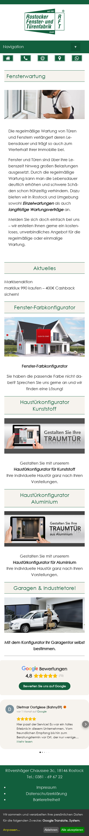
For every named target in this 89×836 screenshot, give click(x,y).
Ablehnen (50, 829)
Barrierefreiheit (46, 799)
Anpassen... (11, 830)
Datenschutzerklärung (46, 793)
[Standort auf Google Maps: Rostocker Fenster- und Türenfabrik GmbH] (59, 58)
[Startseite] (8, 58)
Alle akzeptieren (72, 829)
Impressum (46, 787)
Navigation (40, 46)
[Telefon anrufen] (25, 58)
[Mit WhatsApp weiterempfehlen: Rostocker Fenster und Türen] (77, 58)
